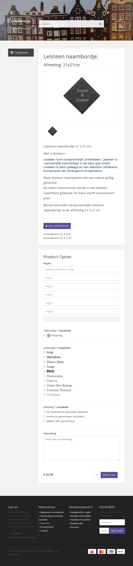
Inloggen (120, 3)
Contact (44, 530)
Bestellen (109, 474)
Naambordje (77, 523)
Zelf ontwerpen (58, 225)
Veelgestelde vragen (81, 512)
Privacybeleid (47, 526)
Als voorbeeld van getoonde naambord (67, 411)
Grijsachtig (56, 335)
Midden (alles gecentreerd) (61, 421)
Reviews (75, 527)
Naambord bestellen (81, 515)
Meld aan (117, 530)
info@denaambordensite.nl (23, 537)
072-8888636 (16, 533)
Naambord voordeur (81, 519)
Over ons (44, 523)
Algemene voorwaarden (52, 512)
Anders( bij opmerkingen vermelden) (66, 416)
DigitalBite (47, 550)
